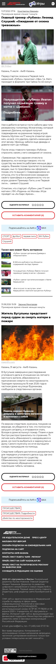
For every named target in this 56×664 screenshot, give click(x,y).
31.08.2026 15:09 (8, 304)
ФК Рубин (6, 66)
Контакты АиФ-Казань (15, 553)
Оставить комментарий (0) (28, 215)
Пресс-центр (39, 537)
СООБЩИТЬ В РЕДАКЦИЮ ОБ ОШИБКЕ (22, 571)
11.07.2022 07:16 (8, 11)
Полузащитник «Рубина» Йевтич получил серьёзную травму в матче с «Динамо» (28, 103)
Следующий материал (26, 656)
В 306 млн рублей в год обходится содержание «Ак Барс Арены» (27, 263)
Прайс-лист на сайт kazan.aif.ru (21, 560)
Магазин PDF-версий (14, 541)
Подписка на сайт (13, 549)
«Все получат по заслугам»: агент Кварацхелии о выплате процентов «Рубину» (32, 289)
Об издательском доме (16, 537)
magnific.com (8, 362)
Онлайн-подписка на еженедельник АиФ (26, 545)
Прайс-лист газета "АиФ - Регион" (21, 557)
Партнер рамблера (25, 650)
